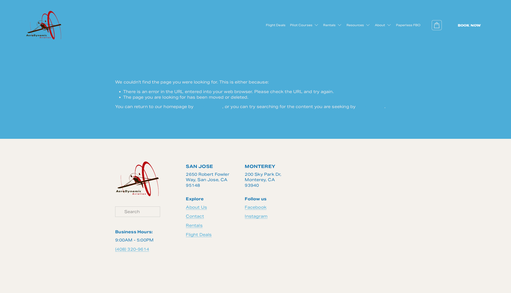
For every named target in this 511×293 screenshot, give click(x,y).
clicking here (209, 106)
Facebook (255, 207)
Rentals (194, 225)
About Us (196, 207)
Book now (469, 25)
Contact (195, 216)
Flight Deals (275, 25)
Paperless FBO (408, 25)
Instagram (256, 216)
